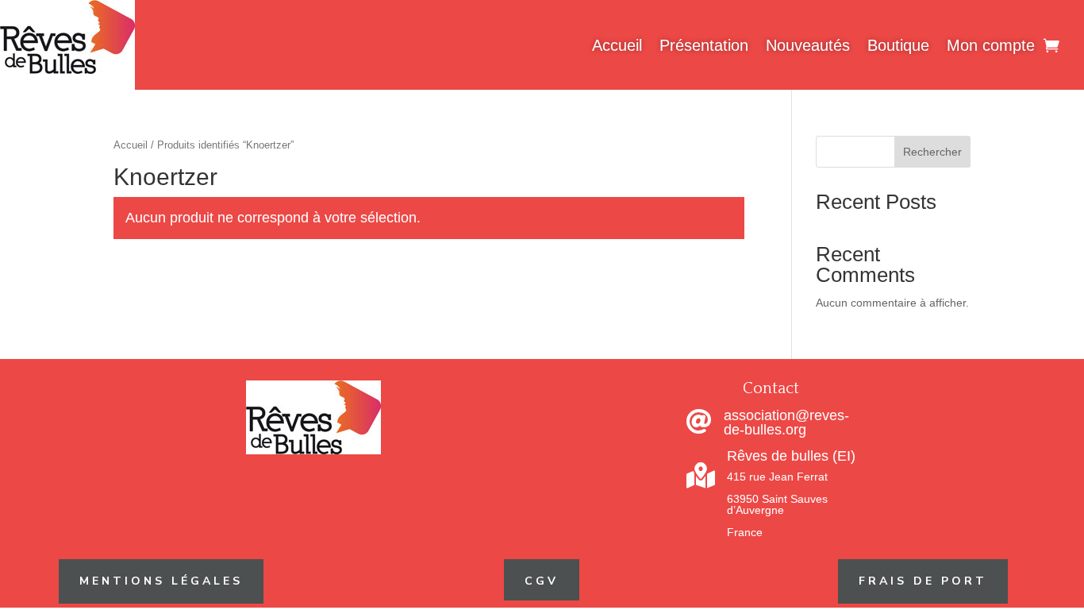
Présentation (703, 45)
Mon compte (991, 45)
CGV (542, 581)
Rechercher (932, 151)
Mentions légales (161, 581)
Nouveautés (808, 45)
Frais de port (923, 581)
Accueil (617, 45)
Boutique (898, 45)
